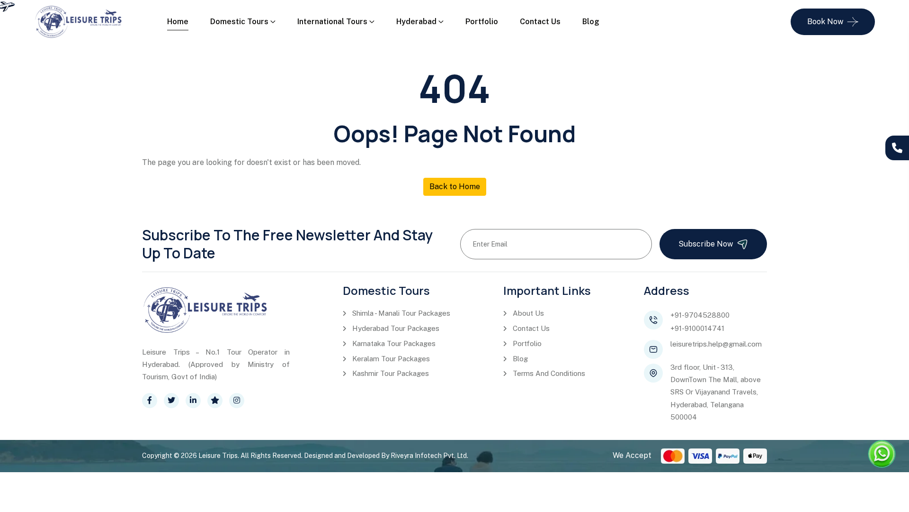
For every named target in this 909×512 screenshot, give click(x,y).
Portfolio (481, 21)
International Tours (332, 21)
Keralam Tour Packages (391, 359)
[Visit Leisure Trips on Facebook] (149, 400)
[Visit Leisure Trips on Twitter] (171, 400)
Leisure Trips (218, 455)
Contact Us (540, 21)
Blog (590, 21)
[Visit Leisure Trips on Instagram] (236, 400)
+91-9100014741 (697, 328)
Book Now (825, 21)
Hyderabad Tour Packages (395, 328)
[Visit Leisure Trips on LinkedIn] (193, 400)
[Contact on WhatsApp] (882, 454)
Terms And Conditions (549, 373)
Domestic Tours (239, 21)
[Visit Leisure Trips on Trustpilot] (215, 400)
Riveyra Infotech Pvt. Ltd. (429, 455)
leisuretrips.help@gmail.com (716, 344)
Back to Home (454, 186)
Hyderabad (416, 21)
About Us (528, 313)
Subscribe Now (705, 243)
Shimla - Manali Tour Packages (401, 313)
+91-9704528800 (700, 315)
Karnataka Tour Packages (394, 343)
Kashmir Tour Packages (390, 373)
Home (177, 21)
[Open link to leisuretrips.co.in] (78, 21)
